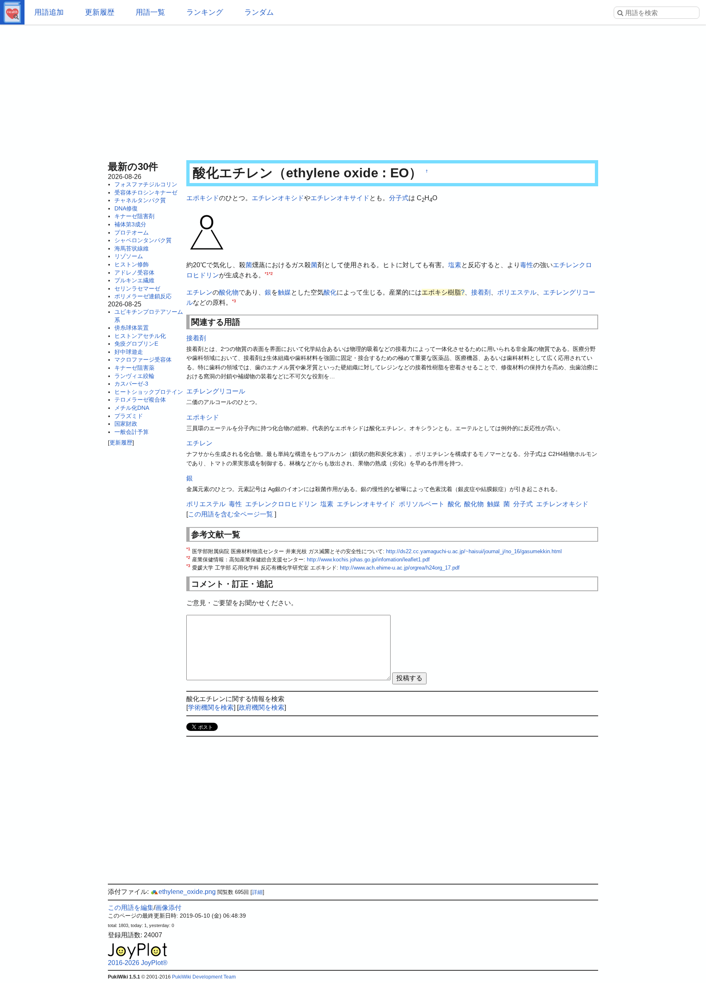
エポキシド (202, 197)
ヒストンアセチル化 (140, 336)
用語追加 (49, 12)
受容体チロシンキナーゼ (145, 192)
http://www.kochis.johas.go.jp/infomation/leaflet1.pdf (368, 559)
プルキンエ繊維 (134, 280)
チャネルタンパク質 (140, 200)
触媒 (284, 292)
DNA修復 (126, 208)
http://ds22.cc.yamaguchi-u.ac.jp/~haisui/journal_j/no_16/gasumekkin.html (474, 551)
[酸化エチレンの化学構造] (206, 231)
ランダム (259, 12)
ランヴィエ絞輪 (134, 376)
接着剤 (481, 292)
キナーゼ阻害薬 (134, 367)
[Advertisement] (353, 90)
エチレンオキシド (278, 197)
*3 (234, 301)
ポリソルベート (422, 503)
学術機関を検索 (211, 707)
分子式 (399, 197)
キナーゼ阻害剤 (134, 216)
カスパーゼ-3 (131, 383)
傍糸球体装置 (131, 327)
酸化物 (229, 292)
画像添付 (168, 907)
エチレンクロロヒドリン (281, 503)
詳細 (257, 892)
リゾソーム (128, 256)
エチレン (199, 292)
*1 (267, 273)
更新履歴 (99, 12)
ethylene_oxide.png (187, 891)
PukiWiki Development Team (204, 977)
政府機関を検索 (261, 707)
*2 (271, 273)
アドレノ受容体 (134, 272)
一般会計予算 (131, 432)
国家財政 (125, 423)
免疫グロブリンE (136, 343)
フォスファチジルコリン (145, 184)
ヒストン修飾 (131, 264)
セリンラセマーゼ (137, 288)
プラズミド (128, 416)
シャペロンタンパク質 (143, 240)
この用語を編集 (131, 907)
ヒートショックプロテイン (148, 392)
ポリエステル (516, 292)
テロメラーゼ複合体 (140, 399)
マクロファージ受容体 (143, 359)
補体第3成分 (130, 224)
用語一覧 (150, 12)
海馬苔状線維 (131, 248)
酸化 (330, 292)
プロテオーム (131, 232)
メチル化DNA (131, 407)
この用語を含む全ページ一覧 (230, 514)
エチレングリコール (215, 391)
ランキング (204, 12)
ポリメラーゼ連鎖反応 (143, 296)
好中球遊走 (128, 352)
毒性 (526, 264)
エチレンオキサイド (340, 197)
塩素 (454, 264)
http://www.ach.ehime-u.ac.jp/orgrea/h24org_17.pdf (400, 568)
